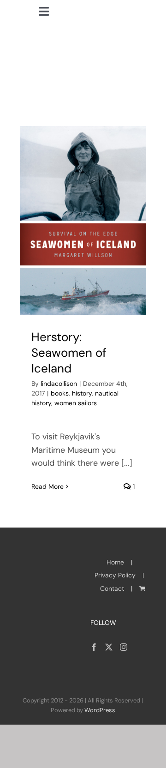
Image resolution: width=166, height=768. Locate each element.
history (82, 393)
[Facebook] (94, 647)
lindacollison (59, 383)
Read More (47, 486)
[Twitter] (109, 647)
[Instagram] (123, 647)
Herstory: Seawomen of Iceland (69, 352)
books (60, 393)
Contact (112, 588)
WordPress (99, 710)
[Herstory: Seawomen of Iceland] (83, 221)
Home (115, 562)
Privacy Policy (115, 575)
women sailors (75, 403)
